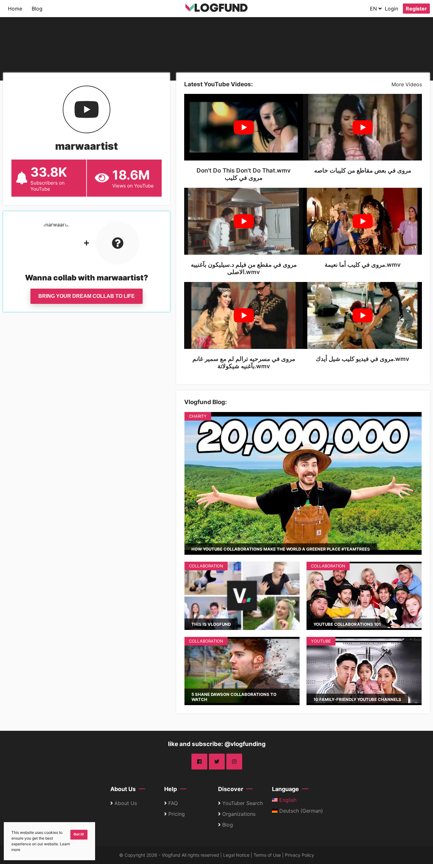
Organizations (238, 814)
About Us (123, 789)
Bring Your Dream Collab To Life (86, 296)
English (287, 800)
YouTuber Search (242, 803)
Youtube (321, 641)
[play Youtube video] (243, 127)
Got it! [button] (79, 834)
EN (374, 8)
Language (285, 789)
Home (15, 8)
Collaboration (206, 565)
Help (170, 789)
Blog (37, 8)
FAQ (173, 803)
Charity (198, 416)
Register (416, 8)
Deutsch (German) (300, 811)
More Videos (406, 84)
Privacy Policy (299, 855)
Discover (230, 789)
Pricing (176, 814)
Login (391, 8)
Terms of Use (267, 855)
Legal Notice (236, 855)
